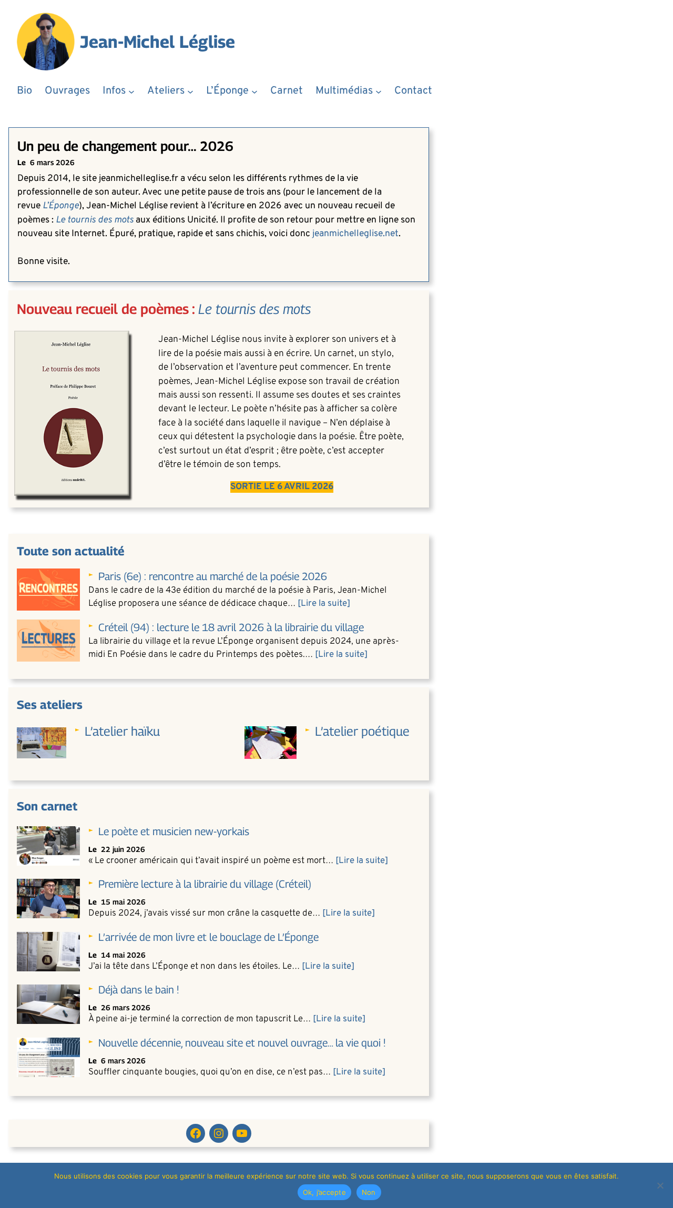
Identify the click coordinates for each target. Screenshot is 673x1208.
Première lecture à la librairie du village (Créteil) (204, 884)
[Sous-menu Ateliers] (190, 91)
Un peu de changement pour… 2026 (125, 146)
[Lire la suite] (324, 604)
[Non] (660, 1185)
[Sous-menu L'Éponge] (254, 91)
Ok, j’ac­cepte (324, 1192)
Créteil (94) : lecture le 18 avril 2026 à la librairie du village (231, 627)
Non (369, 1192)
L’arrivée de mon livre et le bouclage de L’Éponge (208, 937)
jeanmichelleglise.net (355, 234)
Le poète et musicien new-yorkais (173, 831)
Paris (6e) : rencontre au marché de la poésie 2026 (212, 576)
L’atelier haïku (122, 731)
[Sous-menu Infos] (131, 91)
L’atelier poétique (362, 731)
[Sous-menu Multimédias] (378, 91)
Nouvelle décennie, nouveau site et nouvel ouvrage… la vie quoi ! (242, 1043)
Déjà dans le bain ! (138, 989)
